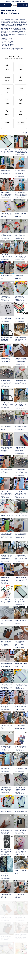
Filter (4, 132)
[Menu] (1, 5)
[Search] (4, 4)
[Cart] (26, 4)
